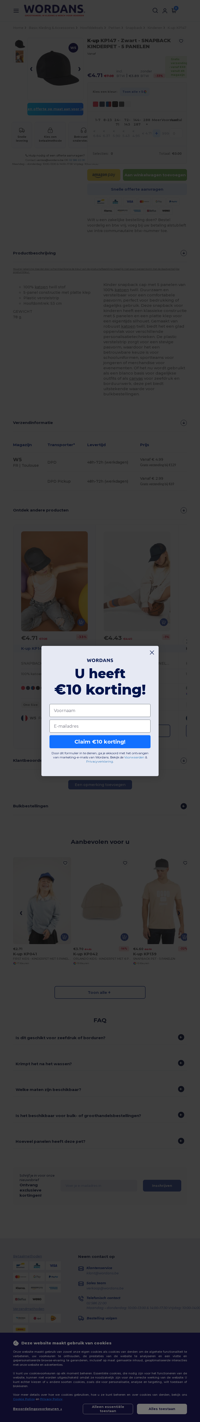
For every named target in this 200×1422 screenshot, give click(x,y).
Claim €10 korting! (100, 742)
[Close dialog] (152, 652)
